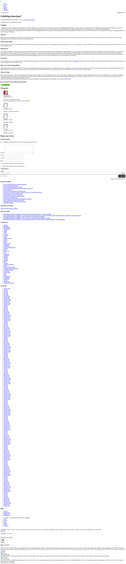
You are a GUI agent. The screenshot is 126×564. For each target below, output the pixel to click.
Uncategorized (7, 276)
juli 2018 (6, 416)
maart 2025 (6, 311)
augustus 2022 (7, 351)
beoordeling (6, 226)
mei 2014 (6, 479)
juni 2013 (6, 494)
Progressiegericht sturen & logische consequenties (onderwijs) (18, 199)
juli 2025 (6, 305)
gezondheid (6, 244)
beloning (6, 225)
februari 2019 (7, 407)
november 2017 (7, 426)
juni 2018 (6, 417)
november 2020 (7, 379)
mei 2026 (6, 292)
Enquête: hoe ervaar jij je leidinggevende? (13, 193)
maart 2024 (6, 326)
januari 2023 (6, 345)
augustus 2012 (7, 505)
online (5, 262)
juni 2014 (6, 478)
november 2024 (7, 316)
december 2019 (7, 394)
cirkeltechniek (7, 229)
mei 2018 (6, 419)
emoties (5, 239)
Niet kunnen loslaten (8, 202)
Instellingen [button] (3, 533)
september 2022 (7, 350)
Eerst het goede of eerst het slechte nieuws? (13, 195)
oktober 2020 (7, 380)
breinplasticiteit (7, 227)
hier (66, 79)
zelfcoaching (6, 281)
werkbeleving (7, 277)
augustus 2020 (7, 383)
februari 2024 (7, 328)
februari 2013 (7, 499)
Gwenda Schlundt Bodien (9, 247)
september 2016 (7, 442)
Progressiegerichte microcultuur (11, 185)
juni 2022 (6, 354)
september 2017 (7, 429)
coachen (5, 230)
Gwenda (5, 118)
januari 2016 (6, 453)
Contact (5, 4)
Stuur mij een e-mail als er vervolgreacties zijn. (13, 163)
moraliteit (6, 256)
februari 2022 (7, 359)
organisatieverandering (9, 264)
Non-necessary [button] (4, 557)
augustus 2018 (7, 415)
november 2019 (7, 395)
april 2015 (6, 465)
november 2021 (7, 363)
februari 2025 (7, 312)
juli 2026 (6, 290)
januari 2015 (6, 469)
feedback (6, 241)
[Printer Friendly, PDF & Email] (5, 85)
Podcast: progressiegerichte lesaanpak (41, 218)
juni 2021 (6, 370)
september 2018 (7, 413)
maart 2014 (6, 482)
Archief (5, 7)
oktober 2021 (7, 365)
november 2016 (7, 440)
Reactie (3, 152)
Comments (32, 19)
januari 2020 (6, 392)
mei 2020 (6, 387)
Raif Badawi (76, 61)
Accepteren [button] (9, 533)
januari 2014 (6, 484)
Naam (2, 155)
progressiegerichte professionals (11, 268)
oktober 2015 (7, 457)
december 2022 (7, 346)
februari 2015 (7, 467)
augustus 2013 (7, 491)
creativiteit (6, 235)
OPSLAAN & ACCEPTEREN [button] (8, 562)
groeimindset (6, 246)
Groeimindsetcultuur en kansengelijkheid (55, 219)
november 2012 (7, 503)
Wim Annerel (7, 95)
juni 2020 (6, 386)
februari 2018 (7, 423)
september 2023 (7, 334)
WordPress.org (7, 515)
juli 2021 (6, 369)
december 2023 (7, 330)
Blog (5, 6)
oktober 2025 (7, 301)
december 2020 (7, 378)
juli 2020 (6, 384)
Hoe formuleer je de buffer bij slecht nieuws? (14, 196)
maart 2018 (6, 421)
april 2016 (6, 449)
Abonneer (121, 176)
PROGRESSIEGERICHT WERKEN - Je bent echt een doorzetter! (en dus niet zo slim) (24, 219)
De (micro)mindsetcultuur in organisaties (13, 187)
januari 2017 (6, 437)
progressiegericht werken (9, 267)
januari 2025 (6, 313)
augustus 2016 (7, 444)
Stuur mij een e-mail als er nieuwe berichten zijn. (13, 166)
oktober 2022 (7, 349)
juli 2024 (6, 321)
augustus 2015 (7, 459)
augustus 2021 (7, 367)
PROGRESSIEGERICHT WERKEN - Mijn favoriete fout (17, 216)
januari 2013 (6, 500)
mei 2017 (6, 432)
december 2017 (7, 425)
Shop (5, 3)
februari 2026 (7, 296)
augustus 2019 (7, 399)
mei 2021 (6, 371)
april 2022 (6, 357)
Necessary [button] (3, 552)
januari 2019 (6, 408)
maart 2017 (6, 434)
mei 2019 (6, 403)
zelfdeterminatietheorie (9, 283)
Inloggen (6, 511)
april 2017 (6, 433)
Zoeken (2, 171)
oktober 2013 (7, 488)
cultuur (5, 237)
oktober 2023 (7, 333)
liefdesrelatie (6, 254)
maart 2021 (6, 374)
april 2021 (6, 373)
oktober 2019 (7, 396)
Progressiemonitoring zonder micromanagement (14, 201)
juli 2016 (6, 445)
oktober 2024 (7, 317)
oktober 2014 (7, 473)
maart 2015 (6, 466)
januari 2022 (6, 361)
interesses (6, 248)
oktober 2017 (7, 428)
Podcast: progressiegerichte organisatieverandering (15, 184)
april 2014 (6, 480)
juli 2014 (6, 476)
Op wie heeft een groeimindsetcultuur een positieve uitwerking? (18, 188)
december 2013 (7, 486)
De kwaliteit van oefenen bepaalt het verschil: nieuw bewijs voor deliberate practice (23, 192)
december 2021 (7, 362)
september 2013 (7, 490)
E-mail (3, 158)
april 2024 (6, 325)
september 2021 (7, 366)
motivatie (6, 258)
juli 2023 (6, 337)
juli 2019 (6, 400)
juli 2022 (6, 353)
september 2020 (7, 382)
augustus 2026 (7, 288)
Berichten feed (7, 512)
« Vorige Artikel (4, 12)
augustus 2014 (7, 475)
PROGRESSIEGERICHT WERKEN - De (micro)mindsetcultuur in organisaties (22, 214)
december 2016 (7, 438)
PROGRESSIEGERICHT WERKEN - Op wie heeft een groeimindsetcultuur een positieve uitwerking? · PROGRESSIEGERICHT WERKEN (37, 215)
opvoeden (6, 263)
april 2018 (6, 420)
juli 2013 (6, 492)
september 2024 (7, 319)
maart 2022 (6, 358)
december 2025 (7, 299)
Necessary (4, 553)
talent (5, 273)
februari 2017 (7, 436)
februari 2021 (7, 375)
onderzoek (6, 260)
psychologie (27, 19)
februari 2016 (7, 451)
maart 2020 (6, 390)
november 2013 (7, 487)
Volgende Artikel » (121, 12)
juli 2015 (6, 461)
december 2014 (7, 470)
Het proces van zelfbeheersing (10, 197)
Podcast (5, 266)
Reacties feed (7, 514)
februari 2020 (7, 391)
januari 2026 (6, 298)
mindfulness (6, 255)
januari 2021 (6, 376)
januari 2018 (6, 424)
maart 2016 (6, 450)
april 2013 (6, 496)
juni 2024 (6, 323)
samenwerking (7, 272)
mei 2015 (6, 463)
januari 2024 (6, 329)
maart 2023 (6, 342)
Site (1, 160)
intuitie (5, 250)
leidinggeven (6, 251)
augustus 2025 (7, 304)
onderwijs (6, 259)
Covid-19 (6, 234)
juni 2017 (6, 430)
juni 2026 (6, 291)
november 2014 (7, 471)
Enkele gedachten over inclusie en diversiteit (14, 200)
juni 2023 (6, 338)
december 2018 (7, 409)
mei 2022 (6, 355)
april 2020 (6, 388)
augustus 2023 (7, 336)
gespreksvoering (7, 243)
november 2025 (7, 300)
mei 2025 (6, 308)
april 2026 (6, 294)
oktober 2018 (7, 412)
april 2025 (6, 309)
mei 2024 (6, 324)
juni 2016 (6, 446)
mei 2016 (6, 448)
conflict (5, 231)
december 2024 (7, 315)
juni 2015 (6, 462)
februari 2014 (7, 483)
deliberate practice (8, 238)
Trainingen (6, 10)
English (5, 8)
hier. (70, 79)
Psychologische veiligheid (38, 216)
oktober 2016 (7, 441)
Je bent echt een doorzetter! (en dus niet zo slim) (15, 191)
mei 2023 (6, 340)
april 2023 (6, 341)
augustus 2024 (7, 320)
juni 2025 (6, 307)
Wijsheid (6, 280)
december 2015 (7, 454)
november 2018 (7, 411)
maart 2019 (6, 405)
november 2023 (7, 332)
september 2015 (7, 458)
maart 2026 (6, 295)
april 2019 (6, 404)
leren (5, 252)
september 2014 (7, 474)
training (5, 275)
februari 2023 (7, 344)
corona (5, 233)
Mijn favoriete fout (8, 189)
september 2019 (7, 398)
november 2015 (7, 455)
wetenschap (6, 279)
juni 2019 (6, 401)
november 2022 (7, 348)
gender (5, 242)
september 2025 (7, 303)
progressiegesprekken (8, 269)
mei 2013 (6, 495)
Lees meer (3, 530)
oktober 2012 (7, 504)
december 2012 (7, 501)
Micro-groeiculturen (47, 214)
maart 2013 (6, 498)
